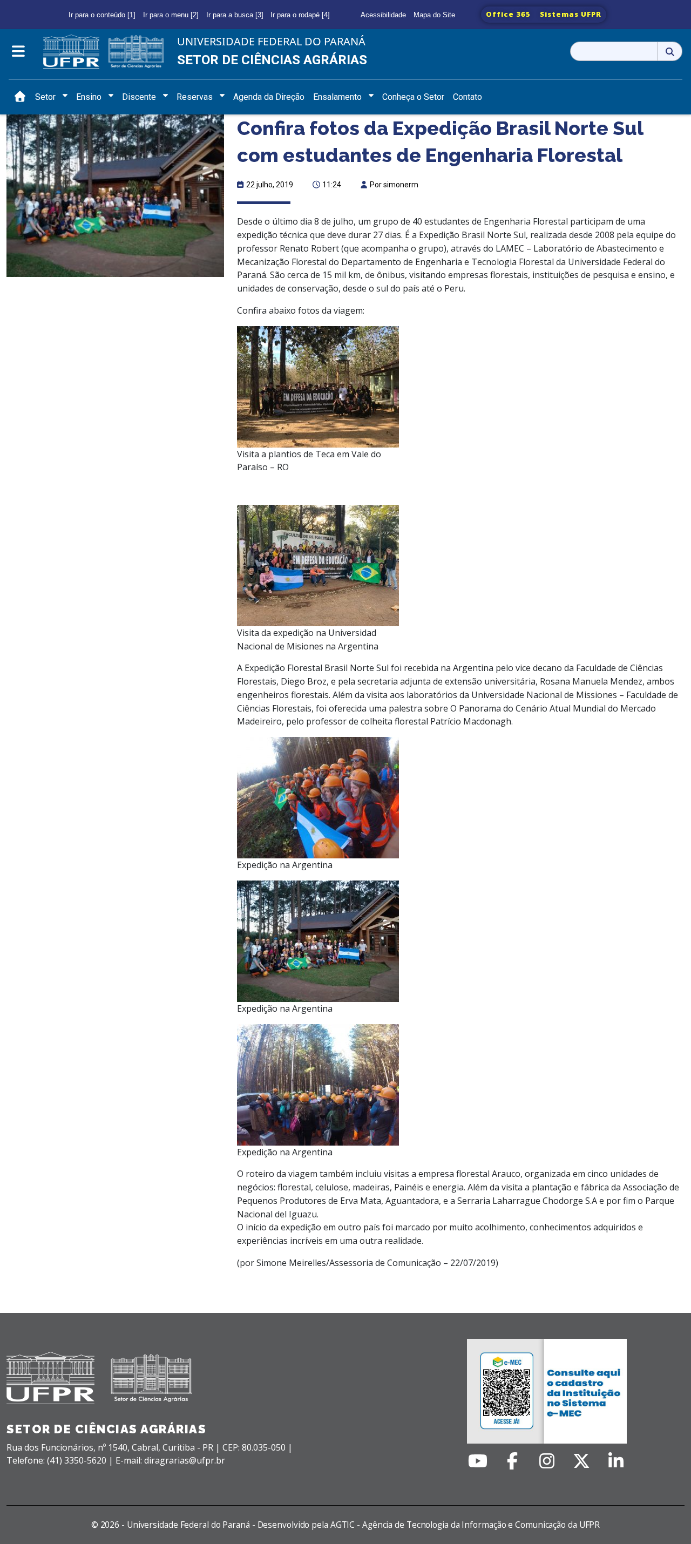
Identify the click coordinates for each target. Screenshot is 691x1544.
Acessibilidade (383, 15)
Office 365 (508, 14)
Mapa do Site (434, 15)
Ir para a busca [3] (234, 15)
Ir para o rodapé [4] (300, 15)
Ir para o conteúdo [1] (102, 15)
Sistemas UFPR (570, 14)
